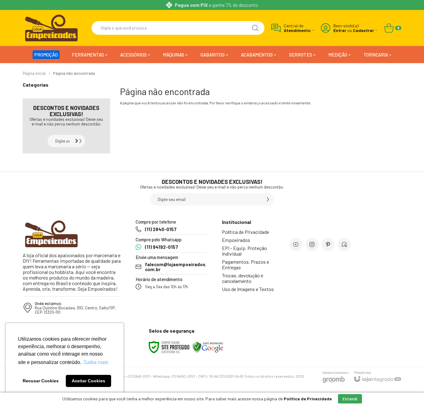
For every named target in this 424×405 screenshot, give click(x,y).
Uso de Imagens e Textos (248, 289)
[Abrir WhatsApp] (408, 389)
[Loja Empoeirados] (51, 28)
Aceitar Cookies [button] (88, 380)
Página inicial (34, 73)
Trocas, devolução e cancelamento (242, 278)
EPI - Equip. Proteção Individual (244, 251)
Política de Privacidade (245, 232)
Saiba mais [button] (95, 362)
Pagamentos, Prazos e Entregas (245, 264)
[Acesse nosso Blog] (344, 244)
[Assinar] (79, 141)
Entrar (339, 30)
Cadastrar (363, 30)
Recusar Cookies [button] (41, 380)
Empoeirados (236, 240)
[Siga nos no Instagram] (311, 244)
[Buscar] (255, 28)
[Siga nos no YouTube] (295, 244)
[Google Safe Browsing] (207, 346)
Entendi (350, 398)
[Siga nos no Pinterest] (328, 244)
